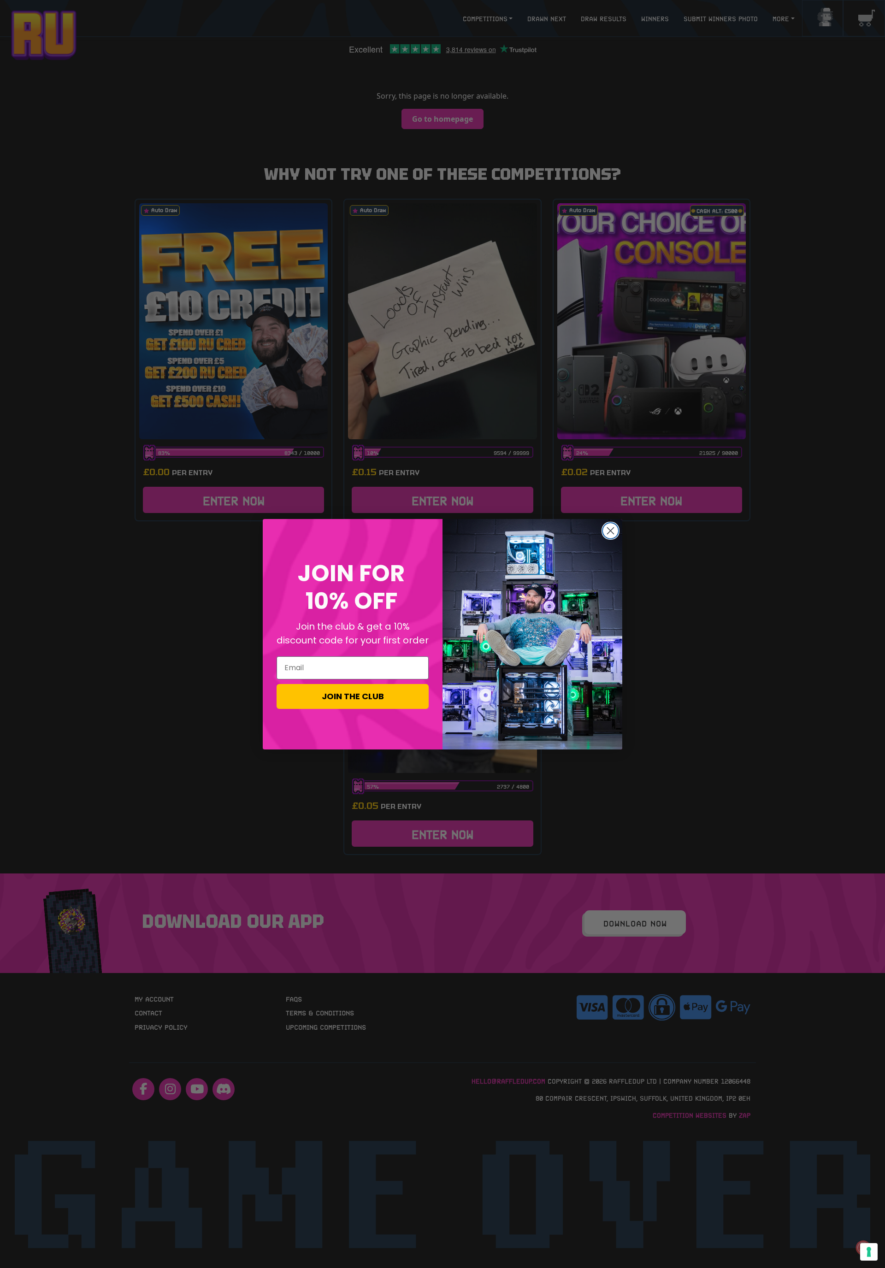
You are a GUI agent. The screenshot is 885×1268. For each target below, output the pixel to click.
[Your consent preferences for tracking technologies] (869, 1252)
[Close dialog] (610, 531)
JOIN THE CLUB (353, 696)
